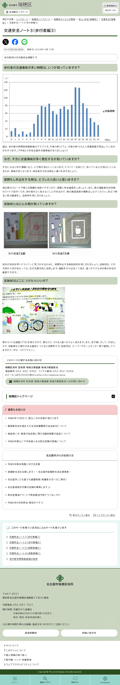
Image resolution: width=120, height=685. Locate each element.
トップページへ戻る (106, 515)
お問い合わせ (89, 633)
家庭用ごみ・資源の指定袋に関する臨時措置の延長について (39, 434)
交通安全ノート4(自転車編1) (25, 553)
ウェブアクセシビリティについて (22, 664)
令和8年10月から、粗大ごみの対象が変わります (33, 418)
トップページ (22, 19)
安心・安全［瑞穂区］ (88, 19)
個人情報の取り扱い (16, 655)
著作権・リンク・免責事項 (18, 660)
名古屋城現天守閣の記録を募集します (28, 487)
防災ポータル (110, 10)
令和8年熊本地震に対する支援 (24, 464)
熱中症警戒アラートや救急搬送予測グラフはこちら (34, 495)
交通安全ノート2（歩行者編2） (25, 542)
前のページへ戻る (81, 515)
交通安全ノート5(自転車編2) (25, 548)
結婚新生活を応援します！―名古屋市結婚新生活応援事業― (39, 472)
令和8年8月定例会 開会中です (24, 503)
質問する (75, 682)
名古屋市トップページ (18, 12)
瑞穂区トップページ (41, 19)
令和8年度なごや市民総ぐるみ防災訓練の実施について (37, 441)
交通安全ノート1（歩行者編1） (24, 537)
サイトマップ (12, 646)
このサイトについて (16, 650)
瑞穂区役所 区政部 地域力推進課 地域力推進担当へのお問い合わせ (49, 381)
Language (105, 682)
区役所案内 (31, 633)
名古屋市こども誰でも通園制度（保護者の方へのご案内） (37, 479)
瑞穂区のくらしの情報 (64, 19)
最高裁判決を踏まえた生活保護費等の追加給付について (37, 426)
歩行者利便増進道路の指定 (23, 559)
